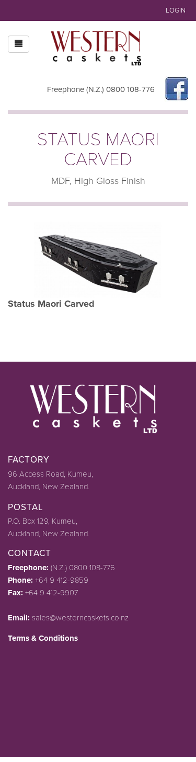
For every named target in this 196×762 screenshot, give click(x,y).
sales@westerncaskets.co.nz (80, 617)
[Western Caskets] (98, 46)
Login (176, 10)
